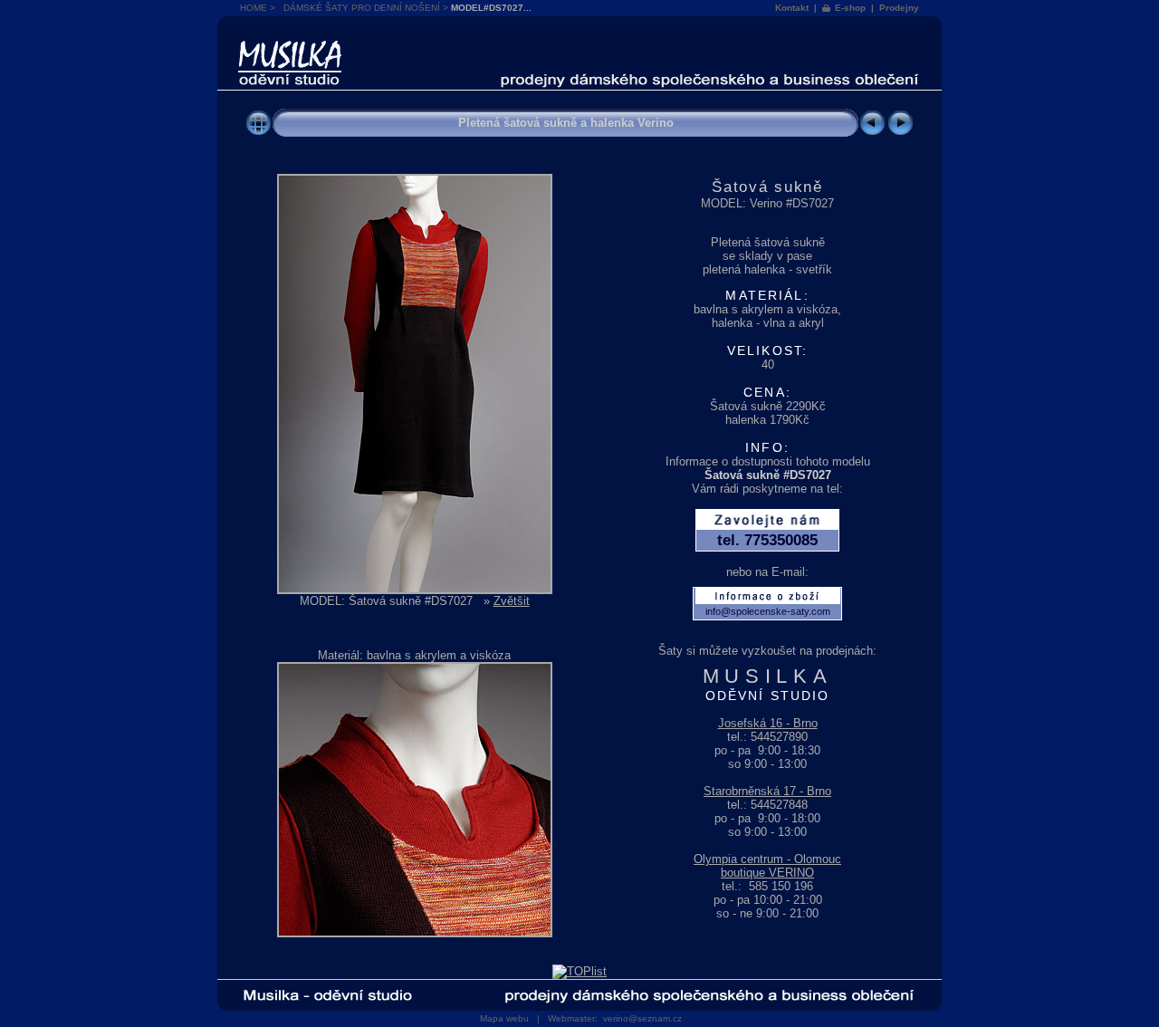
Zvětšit (511, 601)
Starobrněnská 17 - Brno (767, 791)
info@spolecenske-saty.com (767, 611)
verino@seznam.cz (642, 1018)
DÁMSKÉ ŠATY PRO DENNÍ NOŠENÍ (361, 8)
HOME (253, 8)
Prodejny (899, 8)
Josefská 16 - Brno (768, 723)
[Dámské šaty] (258, 132)
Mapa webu (504, 1018)
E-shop (850, 8)
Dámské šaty (290, 41)
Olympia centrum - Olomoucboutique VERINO (767, 865)
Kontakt (792, 8)
